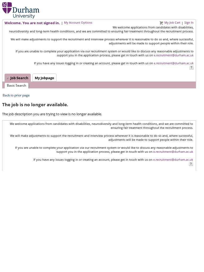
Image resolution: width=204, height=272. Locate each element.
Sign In (189, 22)
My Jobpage (44, 77)
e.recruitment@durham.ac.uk (174, 55)
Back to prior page (16, 95)
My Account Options (78, 22)
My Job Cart (172, 22)
